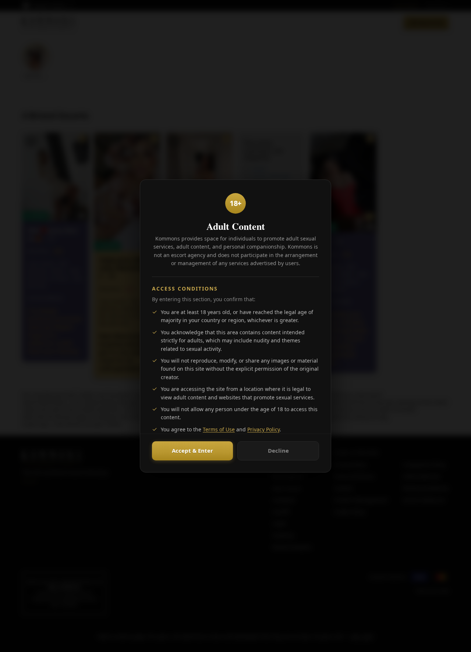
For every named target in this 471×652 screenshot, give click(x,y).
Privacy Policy (263, 429)
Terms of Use (219, 429)
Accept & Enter (192, 450)
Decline (278, 450)
